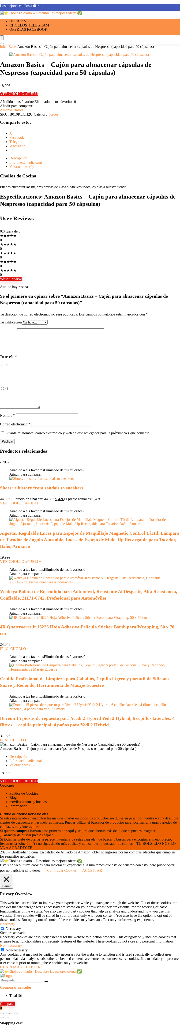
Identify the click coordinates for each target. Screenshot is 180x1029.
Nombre (7, 415)
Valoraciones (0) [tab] (21, 167)
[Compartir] (11, 1013)
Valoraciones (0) (21, 765)
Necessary (13, 929)
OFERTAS (17, 21)
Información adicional (25, 761)
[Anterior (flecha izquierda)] (2, 1017)
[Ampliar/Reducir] (2, 1013)
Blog (13, 798)
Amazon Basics (11, 110)
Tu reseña (8, 357)
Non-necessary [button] (11, 945)
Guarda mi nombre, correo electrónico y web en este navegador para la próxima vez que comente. (78, 433)
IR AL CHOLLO (14, 649)
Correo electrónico (15, 424)
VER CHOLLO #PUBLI (19, 94)
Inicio (4, 47)
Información (18, 806)
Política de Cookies (23, 793)
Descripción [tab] (18, 158)
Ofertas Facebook (28, 29)
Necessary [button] (7, 924)
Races (12, 47)
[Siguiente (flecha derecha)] (6, 1017)
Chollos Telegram (29, 25)
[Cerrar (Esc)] (16, 1013)
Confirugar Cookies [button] (61, 870)
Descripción (18, 757)
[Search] (2, 43)
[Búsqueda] (46, 981)
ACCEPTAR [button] (92, 870)
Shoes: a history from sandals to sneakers (41, 487)
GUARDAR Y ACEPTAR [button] (20, 967)
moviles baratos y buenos (28, 802)
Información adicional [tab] (25, 162)
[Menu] (2, 37)
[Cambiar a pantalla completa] (6, 1013)
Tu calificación (11, 322)
